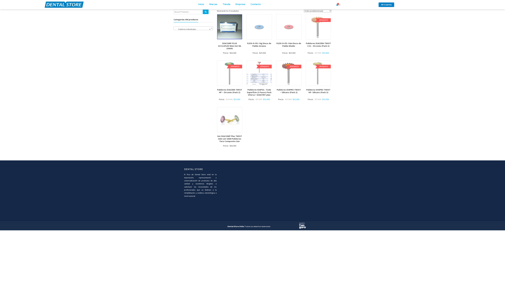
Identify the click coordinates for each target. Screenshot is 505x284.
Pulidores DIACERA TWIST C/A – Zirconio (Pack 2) (318, 44)
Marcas (213, 4)
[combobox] (193, 28)
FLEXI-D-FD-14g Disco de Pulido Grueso (259, 44)
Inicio (201, 4)
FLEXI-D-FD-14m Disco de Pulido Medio (288, 44)
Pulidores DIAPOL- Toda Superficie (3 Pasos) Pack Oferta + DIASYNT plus (259, 92)
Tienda (226, 4)
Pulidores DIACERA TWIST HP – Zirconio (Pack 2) (229, 91)
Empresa (240, 4)
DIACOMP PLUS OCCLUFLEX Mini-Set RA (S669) (229, 46)
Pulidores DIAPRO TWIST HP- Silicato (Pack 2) (318, 91)
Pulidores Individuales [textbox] (192, 29)
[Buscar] (206, 12)
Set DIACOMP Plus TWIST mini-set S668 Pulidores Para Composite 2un (229, 139)
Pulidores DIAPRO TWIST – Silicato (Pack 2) (289, 91)
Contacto (256, 4)
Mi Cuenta (386, 5)
